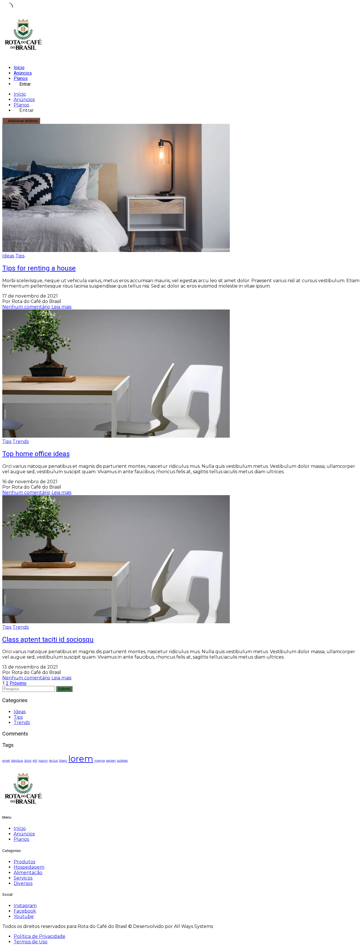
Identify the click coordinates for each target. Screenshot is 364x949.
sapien (111, 761)
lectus (53, 761)
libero (63, 761)
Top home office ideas (36, 454)
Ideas (8, 256)
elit (35, 761)
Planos (21, 78)
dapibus (17, 761)
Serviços (23, 878)
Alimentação (28, 872)
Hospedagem (29, 867)
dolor (28, 761)
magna (99, 761)
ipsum (43, 761)
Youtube (24, 916)
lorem (80, 759)
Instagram (25, 905)
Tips (19, 256)
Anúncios (23, 73)
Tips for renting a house (39, 268)
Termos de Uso (30, 941)
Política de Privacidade (39, 936)
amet (6, 761)
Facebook (25, 911)
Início (19, 67)
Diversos (23, 883)
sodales (122, 761)
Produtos (24, 861)
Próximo (18, 683)
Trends (21, 441)
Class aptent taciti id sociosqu (48, 639)
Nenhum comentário (26, 306)
